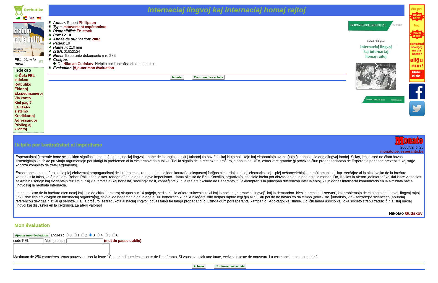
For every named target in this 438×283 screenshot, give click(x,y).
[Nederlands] (25, 19)
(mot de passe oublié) (122, 241)
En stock (84, 31)
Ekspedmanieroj (28, 93)
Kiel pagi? (23, 103)
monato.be (389, 151)
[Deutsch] (39, 19)
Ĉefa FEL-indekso (25, 78)
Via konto (22, 98)
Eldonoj (21, 89)
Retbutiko (22, 84)
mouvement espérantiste (84, 27)
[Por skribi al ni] (41, 62)
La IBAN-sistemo (22, 109)
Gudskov (413, 213)
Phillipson (87, 23)
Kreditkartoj (24, 116)
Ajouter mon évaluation (94, 68)
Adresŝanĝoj (25, 120)
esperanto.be (412, 151)
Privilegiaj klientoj (22, 127)
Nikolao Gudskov (78, 64)
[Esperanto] (18, 19)
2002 (96, 39)
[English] (32, 19)
